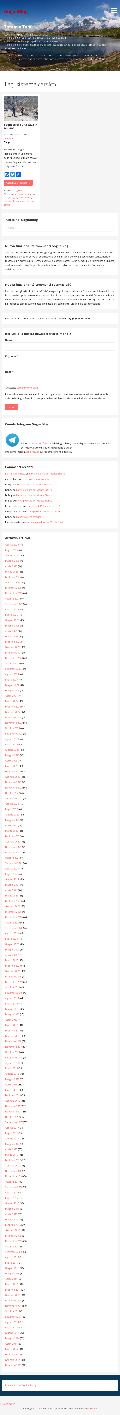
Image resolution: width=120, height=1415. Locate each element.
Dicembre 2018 (13, 1041)
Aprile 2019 (11, 1019)
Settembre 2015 (14, 1251)
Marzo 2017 (11, 1154)
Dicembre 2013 (13, 1365)
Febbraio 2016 (13, 1224)
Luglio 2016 (11, 1198)
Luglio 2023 (11, 744)
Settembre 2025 (14, 604)
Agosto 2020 (12, 933)
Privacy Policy (12, 1385)
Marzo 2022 (11, 830)
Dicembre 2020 (13, 911)
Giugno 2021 (12, 879)
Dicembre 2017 (13, 1106)
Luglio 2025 (11, 614)
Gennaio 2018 (12, 1100)
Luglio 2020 (11, 938)
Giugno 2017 (12, 1138)
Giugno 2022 (12, 814)
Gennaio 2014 (12, 1359)
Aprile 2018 (11, 1084)
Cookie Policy (29, 1385)
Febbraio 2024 (13, 706)
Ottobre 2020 (12, 922)
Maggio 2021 (12, 884)
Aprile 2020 (11, 955)
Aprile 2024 (11, 695)
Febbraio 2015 (13, 1289)
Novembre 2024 (14, 658)
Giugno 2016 (12, 1203)
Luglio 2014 (11, 1327)
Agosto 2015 (12, 1257)
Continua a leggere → (18, 182)
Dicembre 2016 (13, 1171)
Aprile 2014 (11, 1343)
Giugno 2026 (12, 555)
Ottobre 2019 (12, 987)
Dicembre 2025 (13, 587)
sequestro (20, 201)
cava (6, 197)
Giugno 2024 (12, 685)
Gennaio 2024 (12, 712)
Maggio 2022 (12, 820)
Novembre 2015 (14, 1241)
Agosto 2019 (12, 998)
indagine (13, 197)
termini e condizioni (27, 387)
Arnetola (31, 194)
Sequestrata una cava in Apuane (20, 126)
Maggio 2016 (12, 1208)
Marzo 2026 (11, 571)
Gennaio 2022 (12, 841)
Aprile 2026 (11, 566)
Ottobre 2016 (12, 1181)
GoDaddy (92, 1408)
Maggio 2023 (12, 755)
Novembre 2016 (14, 1176)
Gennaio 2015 (12, 1295)
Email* (9, 371)
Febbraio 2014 (13, 1354)
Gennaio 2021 (12, 906)
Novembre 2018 (14, 1046)
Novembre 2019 (14, 982)
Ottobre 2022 (12, 793)
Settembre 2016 (14, 1187)
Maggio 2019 (12, 1014)
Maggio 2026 (12, 560)
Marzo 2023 (11, 766)
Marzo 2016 (11, 1219)
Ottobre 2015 (12, 1246)
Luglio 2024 (11, 679)
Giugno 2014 (12, 1332)
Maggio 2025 (12, 625)
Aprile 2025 (11, 631)
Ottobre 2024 (12, 663)
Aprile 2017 (11, 1149)
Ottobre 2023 (12, 728)
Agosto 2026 (12, 544)
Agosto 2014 (12, 1322)
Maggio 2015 (12, 1273)
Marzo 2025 (11, 636)
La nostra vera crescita (37, 479)
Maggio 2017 (12, 1144)
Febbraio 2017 (13, 1160)
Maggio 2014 (12, 1338)
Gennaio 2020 (12, 971)
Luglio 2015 (11, 1262)
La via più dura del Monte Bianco (47, 473)
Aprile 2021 (11, 890)
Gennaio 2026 (12, 582)
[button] (115, 7)
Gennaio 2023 (12, 776)
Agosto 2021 (12, 868)
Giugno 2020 (12, 944)
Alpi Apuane (20, 194)
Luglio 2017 (11, 1133)
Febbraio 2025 (13, 641)
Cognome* (11, 356)
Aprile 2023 (11, 760)
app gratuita (32, 451)
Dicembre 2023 (13, 717)
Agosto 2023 (12, 739)
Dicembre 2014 (13, 1300)
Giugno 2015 (12, 1268)
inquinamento (24, 197)
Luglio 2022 (11, 809)
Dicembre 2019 (13, 976)
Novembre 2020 (14, 917)
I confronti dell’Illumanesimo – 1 (42, 506)
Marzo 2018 (11, 1090)
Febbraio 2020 (13, 965)
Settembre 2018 (14, 1057)
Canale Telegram (43, 443)
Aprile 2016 (11, 1214)
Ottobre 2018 (12, 1052)
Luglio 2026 (11, 550)
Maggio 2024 (12, 690)
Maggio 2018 (12, 1079)
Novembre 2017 (14, 1111)
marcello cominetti (15, 473)
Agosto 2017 (12, 1127)
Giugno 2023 (12, 749)
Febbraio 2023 (13, 771)
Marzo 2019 (11, 1025)
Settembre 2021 (14, 863)
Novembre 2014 (14, 1305)
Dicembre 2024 (13, 652)
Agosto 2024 (12, 674)
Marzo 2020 (11, 960)
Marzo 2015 (11, 1284)
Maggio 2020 (12, 949)
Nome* (9, 340)
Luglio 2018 (11, 1068)
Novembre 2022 (14, 787)
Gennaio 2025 (12, 647)
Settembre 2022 (14, 798)
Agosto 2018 (12, 1063)
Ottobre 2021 (12, 857)
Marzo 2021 (11, 895)
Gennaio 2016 (12, 1230)
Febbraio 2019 (13, 1030)
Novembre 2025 (14, 593)
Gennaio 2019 (12, 1036)
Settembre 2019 (14, 992)
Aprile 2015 (11, 1278)
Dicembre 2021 (13, 847)
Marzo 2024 (11, 701)
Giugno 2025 (12, 620)
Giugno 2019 (12, 1009)
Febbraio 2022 (13, 836)
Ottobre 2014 (12, 1311)
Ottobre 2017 (12, 1117)
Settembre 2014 (14, 1316)
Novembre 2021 (14, 852)
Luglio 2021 (11, 874)
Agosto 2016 (12, 1192)
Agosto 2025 (12, 609)
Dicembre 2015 (13, 1235)
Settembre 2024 (14, 668)
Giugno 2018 (12, 1073)
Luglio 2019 (11, 1003)
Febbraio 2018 (13, 1095)
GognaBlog (15, 11)
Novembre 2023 (14, 722)
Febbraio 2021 (13, 901)
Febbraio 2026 (13, 577)
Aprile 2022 (11, 825)
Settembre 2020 (14, 928)
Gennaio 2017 (12, 1165)
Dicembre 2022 (13, 782)
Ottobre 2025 (12, 598)
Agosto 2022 (12, 803)
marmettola (9, 201)
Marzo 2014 (11, 1349)
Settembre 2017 (14, 1122)
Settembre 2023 (14, 733)
